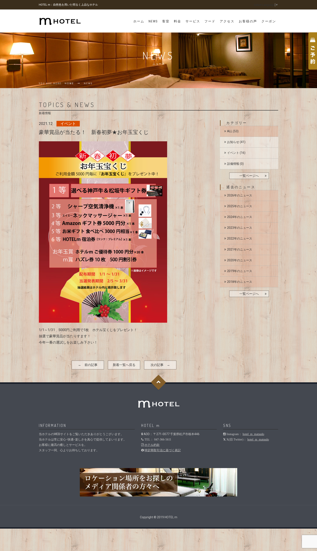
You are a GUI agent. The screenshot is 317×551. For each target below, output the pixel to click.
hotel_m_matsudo (253, 434)
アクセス (227, 21)
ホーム (138, 21)
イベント (233, 152)
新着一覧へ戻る (124, 365)
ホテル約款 (152, 445)
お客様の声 (248, 21)
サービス (192, 21)
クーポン (268, 21)
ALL (229, 131)
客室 (165, 21)
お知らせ (233, 142)
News (153, 21)
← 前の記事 (87, 365)
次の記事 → (160, 365)
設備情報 (233, 163)
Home (69, 83)
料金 (177, 21)
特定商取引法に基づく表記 (162, 450)
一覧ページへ (249, 176)
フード (209, 21)
